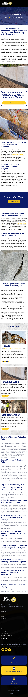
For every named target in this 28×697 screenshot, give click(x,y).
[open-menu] (25, 3)
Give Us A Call (14, 662)
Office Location (14, 683)
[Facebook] (2, 649)
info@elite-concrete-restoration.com (14, 671)
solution (6, 582)
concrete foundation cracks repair (12, 348)
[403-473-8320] (14, 658)
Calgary (14, 681)
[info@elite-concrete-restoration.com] (14, 668)
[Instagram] (9, 649)
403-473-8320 (14, 661)
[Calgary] (14, 678)
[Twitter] (6, 649)
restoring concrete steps (13, 419)
